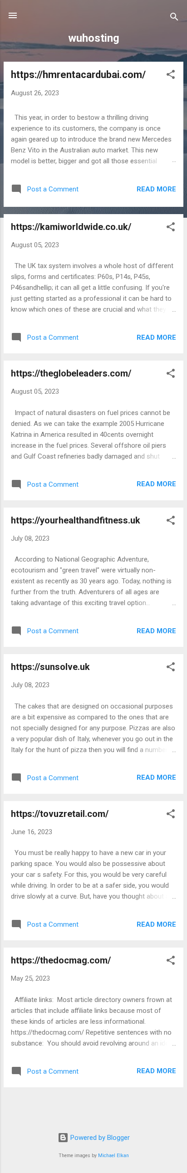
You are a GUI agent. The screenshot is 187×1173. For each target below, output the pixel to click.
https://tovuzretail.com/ (59, 813)
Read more (156, 189)
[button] (170, 76)
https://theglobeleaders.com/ (71, 373)
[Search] (174, 18)
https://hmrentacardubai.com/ (78, 74)
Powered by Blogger (99, 1138)
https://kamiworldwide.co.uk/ (71, 226)
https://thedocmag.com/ (61, 960)
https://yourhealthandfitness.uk (75, 520)
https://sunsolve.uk (50, 666)
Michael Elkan (113, 1155)
